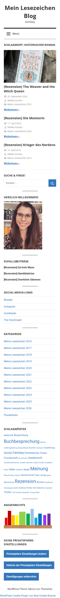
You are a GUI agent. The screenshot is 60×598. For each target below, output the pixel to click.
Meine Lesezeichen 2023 (19, 104)
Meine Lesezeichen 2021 (18, 374)
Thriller (7, 492)
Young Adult (35, 492)
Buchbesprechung (22, 441)
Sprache (49, 488)
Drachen (32, 448)
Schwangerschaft (11, 488)
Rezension (25, 481)
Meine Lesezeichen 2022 (18, 381)
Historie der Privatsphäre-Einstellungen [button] (29, 565)
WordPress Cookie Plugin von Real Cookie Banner (28, 595)
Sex (34, 488)
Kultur (6, 470)
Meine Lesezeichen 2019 (18, 361)
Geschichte (23, 458)
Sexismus (41, 488)
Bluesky (8, 299)
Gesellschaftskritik (11, 463)
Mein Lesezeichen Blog (30, 12)
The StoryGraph (13, 320)
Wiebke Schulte (14, 100)
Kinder (41, 463)
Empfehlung (49, 448)
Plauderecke (11, 415)
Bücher (43, 442)
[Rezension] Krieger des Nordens (29, 145)
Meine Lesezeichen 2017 (18, 348)
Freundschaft (11, 457)
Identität (29, 463)
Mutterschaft (27, 475)
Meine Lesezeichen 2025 (18, 401)
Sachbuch (49, 482)
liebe (12, 469)
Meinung (39, 468)
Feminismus (31, 452)
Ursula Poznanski (22, 492)
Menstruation (9, 475)
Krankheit (48, 463)
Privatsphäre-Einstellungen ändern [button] (26, 553)
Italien (35, 463)
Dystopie (39, 448)
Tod (13, 492)
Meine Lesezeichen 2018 (18, 354)
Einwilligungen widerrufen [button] (21, 576)
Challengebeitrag (10, 448)
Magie (27, 469)
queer (49, 475)
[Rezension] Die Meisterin (24, 118)
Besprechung (21, 435)
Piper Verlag (40, 475)
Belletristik (8, 435)
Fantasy (18, 453)
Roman (40, 482)
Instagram (9, 306)
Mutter (18, 475)
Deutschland (23, 448)
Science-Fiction (25, 488)
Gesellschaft (35, 457)
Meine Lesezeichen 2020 (19, 131)
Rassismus (9, 482)
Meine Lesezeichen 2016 (19, 158)
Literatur (19, 469)
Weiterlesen (11, 109)
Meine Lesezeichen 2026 (18, 408)
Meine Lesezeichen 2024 (18, 394)
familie (8, 452)
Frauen (43, 453)
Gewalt (22, 463)
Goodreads (10, 313)
